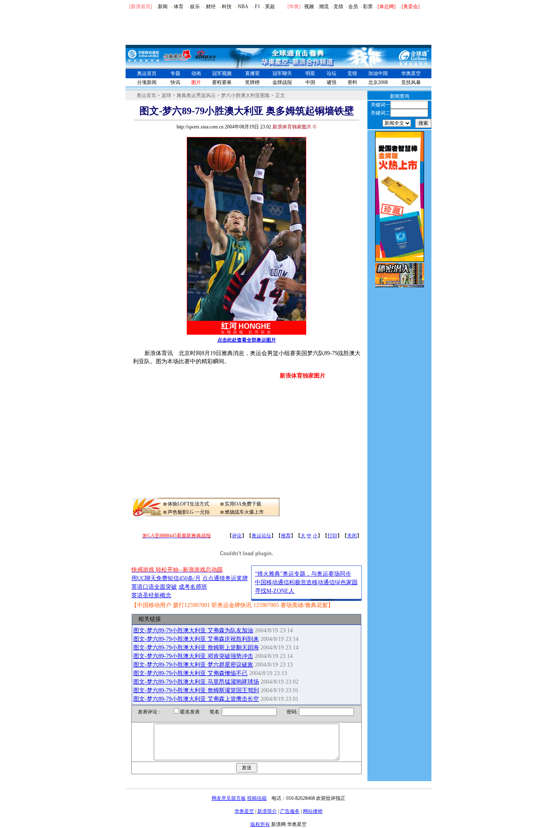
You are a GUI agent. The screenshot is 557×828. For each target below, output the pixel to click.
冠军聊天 (282, 73)
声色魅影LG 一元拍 (189, 512)
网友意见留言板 (229, 798)
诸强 (331, 82)
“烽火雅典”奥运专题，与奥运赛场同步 (303, 574)
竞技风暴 (411, 82)
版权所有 (260, 824)
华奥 (294, 6)
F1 (257, 6)
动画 (196, 73)
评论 (237, 536)
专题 (175, 73)
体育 (178, 6)
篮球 (166, 95)
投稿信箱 (257, 798)
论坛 (331, 73)
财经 (211, 6)
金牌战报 (282, 82)
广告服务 (290, 811)
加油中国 (378, 73)
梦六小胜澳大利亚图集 (245, 95)
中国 (310, 82)
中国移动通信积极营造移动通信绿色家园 (306, 582)
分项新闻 (147, 82)
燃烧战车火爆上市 (244, 512)
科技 (227, 6)
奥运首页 (147, 73)
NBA (243, 6)
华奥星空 (411, 73)
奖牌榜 (252, 82)
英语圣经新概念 (151, 595)
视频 (309, 6)
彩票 (368, 6)
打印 (332, 536)
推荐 (286, 536)
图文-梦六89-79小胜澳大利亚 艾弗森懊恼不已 (190, 673)
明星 (310, 73)
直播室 (252, 73)
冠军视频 (222, 73)
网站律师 (313, 811)
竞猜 (338, 6)
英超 (270, 6)
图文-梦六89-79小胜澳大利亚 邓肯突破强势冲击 (193, 656)
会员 (353, 6)
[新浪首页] (140, 6)
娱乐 (195, 6)
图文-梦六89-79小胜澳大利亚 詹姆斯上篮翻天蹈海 (196, 648)
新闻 (163, 6)
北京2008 (378, 82)
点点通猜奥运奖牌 (225, 578)
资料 (352, 82)
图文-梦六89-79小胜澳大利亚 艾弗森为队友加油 (193, 630)
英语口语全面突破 (154, 587)
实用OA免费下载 (243, 504)
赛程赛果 (222, 82)
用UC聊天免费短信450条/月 (166, 578)
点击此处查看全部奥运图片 (246, 340)
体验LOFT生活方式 (188, 504)
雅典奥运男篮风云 (196, 95)
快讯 (175, 82)
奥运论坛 (261, 536)
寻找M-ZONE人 (274, 591)
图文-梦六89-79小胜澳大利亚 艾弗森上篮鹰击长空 (196, 699)
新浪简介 (267, 811)
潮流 (324, 6)
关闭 (352, 536)
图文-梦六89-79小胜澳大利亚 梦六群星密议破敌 (193, 665)
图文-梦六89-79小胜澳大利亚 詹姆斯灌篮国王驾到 (196, 690)
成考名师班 (193, 587)
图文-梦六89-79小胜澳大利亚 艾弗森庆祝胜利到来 (196, 639)
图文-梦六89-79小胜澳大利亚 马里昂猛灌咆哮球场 (196, 682)
